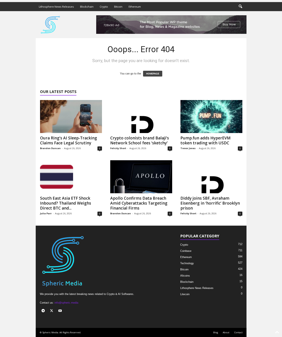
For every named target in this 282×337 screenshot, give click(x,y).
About (226, 332)
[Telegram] (44, 311)
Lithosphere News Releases (56, 6)
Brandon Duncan (50, 148)
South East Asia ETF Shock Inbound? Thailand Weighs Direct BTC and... (65, 203)
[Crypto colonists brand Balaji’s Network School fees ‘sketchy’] (141, 116)
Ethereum (135, 6)
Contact (238, 332)
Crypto (104, 6)
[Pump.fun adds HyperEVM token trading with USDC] (211, 116)
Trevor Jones (188, 148)
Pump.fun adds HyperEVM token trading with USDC (205, 140)
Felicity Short (118, 148)
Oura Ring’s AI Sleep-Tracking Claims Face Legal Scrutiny (68, 140)
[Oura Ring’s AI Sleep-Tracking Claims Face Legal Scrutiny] (71, 116)
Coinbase (185, 250)
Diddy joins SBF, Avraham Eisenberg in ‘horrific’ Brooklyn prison (210, 203)
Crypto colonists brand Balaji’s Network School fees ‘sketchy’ (139, 140)
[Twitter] (52, 311)
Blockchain (87, 6)
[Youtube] (60, 311)
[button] (240, 6)
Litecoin (185, 294)
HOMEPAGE (152, 73)
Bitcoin (118, 6)
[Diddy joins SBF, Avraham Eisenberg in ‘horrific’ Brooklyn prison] (211, 176)
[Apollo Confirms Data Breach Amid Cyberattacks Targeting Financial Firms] (141, 176)
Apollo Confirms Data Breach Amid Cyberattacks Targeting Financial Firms (138, 203)
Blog (215, 332)
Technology (187, 263)
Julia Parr (46, 213)
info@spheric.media (66, 302)
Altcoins (185, 275)
